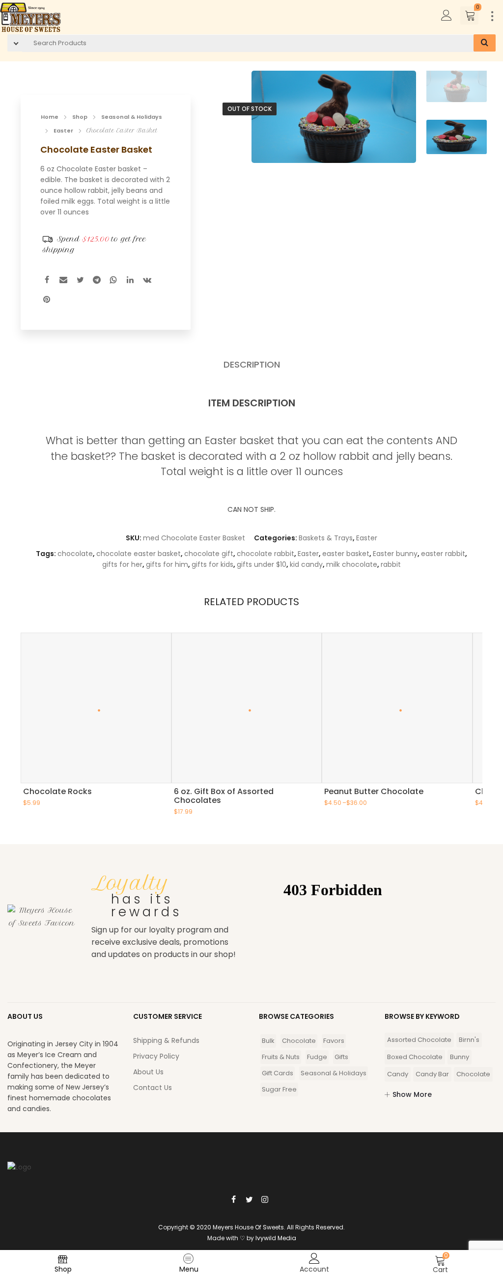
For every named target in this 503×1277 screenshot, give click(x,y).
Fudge (317, 1057)
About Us (148, 1072)
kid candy (306, 564)
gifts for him (167, 564)
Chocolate (299, 1040)
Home (49, 117)
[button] (399, 121)
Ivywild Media (275, 1238)
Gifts (341, 1057)
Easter (63, 130)
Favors (333, 1040)
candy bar (432, 1074)
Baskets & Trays (326, 538)
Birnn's (469, 1039)
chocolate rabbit (265, 554)
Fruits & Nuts (281, 1057)
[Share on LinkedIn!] (130, 281)
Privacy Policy (156, 1056)
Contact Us (152, 1087)
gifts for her (122, 564)
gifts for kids (212, 564)
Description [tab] (252, 364)
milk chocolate (351, 564)
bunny (459, 1057)
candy (397, 1074)
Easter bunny (395, 554)
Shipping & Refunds (166, 1040)
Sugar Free (279, 1089)
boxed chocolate (415, 1057)
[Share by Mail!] (63, 281)
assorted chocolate (419, 1039)
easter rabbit (443, 554)
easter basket (345, 554)
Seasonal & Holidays (131, 117)
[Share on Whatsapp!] (113, 281)
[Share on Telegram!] (96, 281)
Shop (79, 117)
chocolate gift (208, 554)
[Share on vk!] (146, 281)
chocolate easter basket (138, 554)
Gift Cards (277, 1073)
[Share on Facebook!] (46, 281)
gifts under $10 (261, 564)
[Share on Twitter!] (80, 281)
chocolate (75, 554)
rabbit (391, 564)
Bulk (268, 1040)
